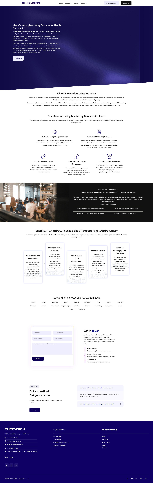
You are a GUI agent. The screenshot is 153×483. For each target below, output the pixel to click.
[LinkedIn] (16, 465)
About (83, 3)
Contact (76, 3)
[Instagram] (11, 465)
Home (61, 3)
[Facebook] (7, 465)
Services (67, 3)
